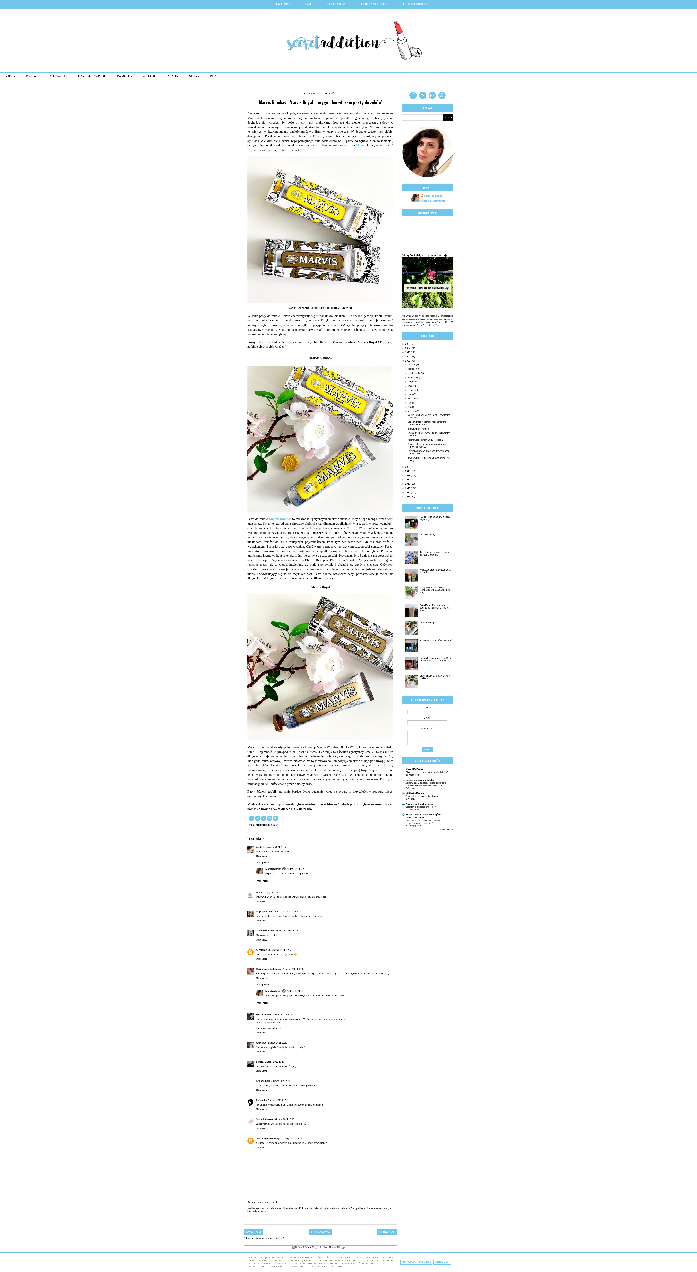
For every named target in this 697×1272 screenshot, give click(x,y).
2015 (408, 488)
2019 (408, 471)
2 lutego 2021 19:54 (296, 991)
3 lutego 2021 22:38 (281, 1081)
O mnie (308, 4)
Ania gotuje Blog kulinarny (419, 804)
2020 (408, 467)
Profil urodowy (336, 4)
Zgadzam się (442, 1262)
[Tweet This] (258, 818)
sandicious (261, 950)
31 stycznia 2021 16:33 (288, 911)
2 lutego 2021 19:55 (296, 869)
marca (411, 403)
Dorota (259, 892)
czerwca (412, 390)
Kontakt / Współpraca (374, 4)
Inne (213, 76)
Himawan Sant (263, 1014)
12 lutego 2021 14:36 (291, 1138)
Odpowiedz (261, 856)
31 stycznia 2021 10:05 (275, 892)
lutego (411, 407)
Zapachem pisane (265, 930)
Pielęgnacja (57, 76)
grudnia (412, 364)
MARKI (9, 76)
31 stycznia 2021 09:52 (274, 847)
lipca (410, 386)
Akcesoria (150, 76)
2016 (408, 484)
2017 (408, 479)
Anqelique (261, 1043)
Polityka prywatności (415, 4)
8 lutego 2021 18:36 (284, 1119)
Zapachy (173, 76)
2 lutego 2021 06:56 (282, 1014)
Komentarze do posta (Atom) (270, 1238)
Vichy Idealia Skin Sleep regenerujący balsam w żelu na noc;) (435, 590)
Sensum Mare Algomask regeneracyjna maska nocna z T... (426, 423)
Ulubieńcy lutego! (428, 534)
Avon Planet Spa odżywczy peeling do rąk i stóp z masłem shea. (435, 608)
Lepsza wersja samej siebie (420, 780)
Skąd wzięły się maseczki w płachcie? (422, 796)
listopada (412, 369)
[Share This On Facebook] (252, 818)
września (412, 377)
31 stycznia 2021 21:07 (279, 950)
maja (410, 394)
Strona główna (281, 4)
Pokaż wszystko (446, 830)
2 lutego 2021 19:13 (274, 1062)
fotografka (261, 1100)
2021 (408, 361)
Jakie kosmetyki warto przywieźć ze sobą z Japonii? (436, 553)
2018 (408, 475)
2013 (408, 496)
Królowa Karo (263, 1081)
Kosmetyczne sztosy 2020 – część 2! (425, 440)
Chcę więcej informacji (416, 1262)
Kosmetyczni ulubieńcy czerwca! (436, 640)
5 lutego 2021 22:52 (278, 1100)
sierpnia (412, 381)
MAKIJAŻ (31, 76)
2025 (408, 344)
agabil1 (260, 1062)
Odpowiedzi (265, 862)
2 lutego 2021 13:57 (277, 1043)
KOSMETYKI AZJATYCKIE (92, 76)
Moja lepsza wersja (266, 911)
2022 (408, 356)
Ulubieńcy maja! (428, 622)
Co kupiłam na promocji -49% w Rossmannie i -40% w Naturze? (435, 659)
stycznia (412, 411)
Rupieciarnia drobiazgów (269, 969)
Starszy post (387, 1232)
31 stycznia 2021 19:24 (287, 930)
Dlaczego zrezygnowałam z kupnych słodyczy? (427, 772)
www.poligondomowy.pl (268, 1138)
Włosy (193, 76)
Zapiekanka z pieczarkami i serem (421, 807)
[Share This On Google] (275, 818)
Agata (259, 847)
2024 (408, 348)
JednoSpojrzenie (264, 1119)
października (414, 373)
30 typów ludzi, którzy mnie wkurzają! (425, 255)
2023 (408, 352)
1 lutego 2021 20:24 (293, 969)
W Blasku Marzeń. (415, 793)
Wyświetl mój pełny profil (431, 201)
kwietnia (412, 398)
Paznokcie (124, 76)
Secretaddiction (273, 869)
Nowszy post (253, 1232)
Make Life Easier (414, 769)
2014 (408, 492)
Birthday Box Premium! (418, 429)
